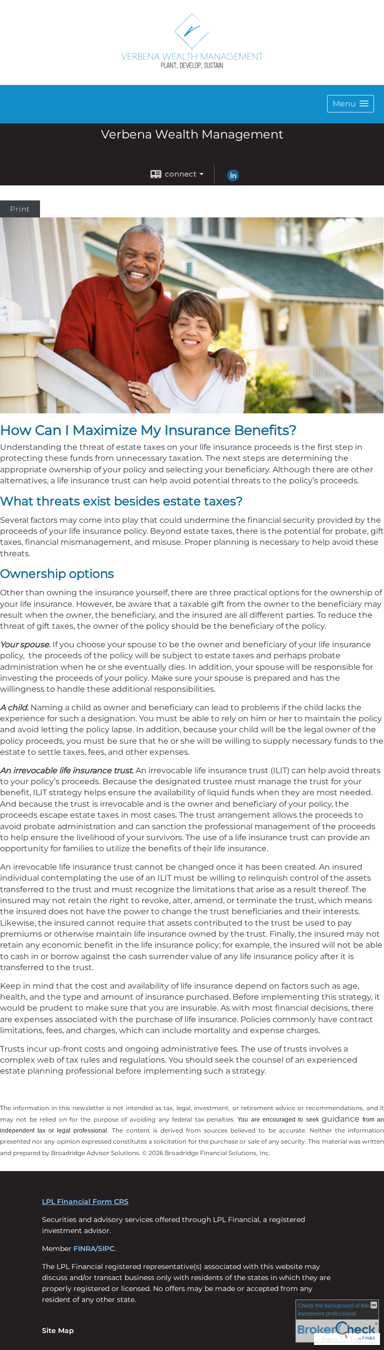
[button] (350, 103)
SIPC (106, 1248)
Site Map (58, 1330)
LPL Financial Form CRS (85, 1201)
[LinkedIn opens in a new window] (233, 178)
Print (20, 208)
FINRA (85, 1248)
